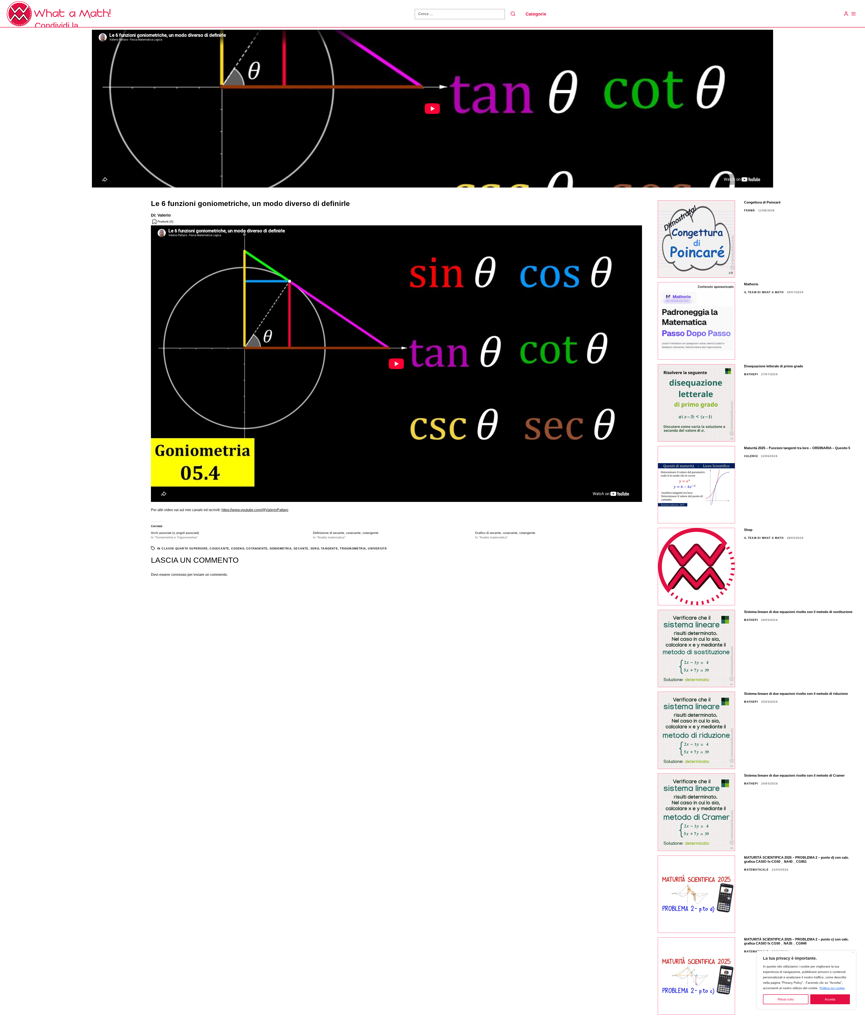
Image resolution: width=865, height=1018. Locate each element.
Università (377, 548)
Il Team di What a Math (763, 292)
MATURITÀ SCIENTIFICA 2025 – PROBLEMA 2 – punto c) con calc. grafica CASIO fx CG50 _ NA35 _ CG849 (796, 941)
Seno (314, 548)
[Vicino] (853, 953)
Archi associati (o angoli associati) (175, 533)
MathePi (751, 374)
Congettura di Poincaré (762, 202)
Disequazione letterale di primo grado (773, 366)
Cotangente (257, 548)
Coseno (237, 548)
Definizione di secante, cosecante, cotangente (345, 533)
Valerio (751, 456)
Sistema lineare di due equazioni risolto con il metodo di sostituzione (798, 612)
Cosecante (219, 548)
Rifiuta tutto (786, 999)
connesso (179, 574)
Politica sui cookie (832, 988)
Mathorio (751, 284)
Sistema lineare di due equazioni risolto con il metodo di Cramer (794, 775)
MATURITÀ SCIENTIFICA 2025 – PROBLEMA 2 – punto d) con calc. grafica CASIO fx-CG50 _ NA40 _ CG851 (796, 859)
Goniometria (281, 548)
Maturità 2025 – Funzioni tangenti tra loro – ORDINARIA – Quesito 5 (797, 448)
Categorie (536, 13)
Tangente (329, 548)
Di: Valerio (161, 215)
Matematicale (756, 869)
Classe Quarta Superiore (185, 548)
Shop (748, 530)
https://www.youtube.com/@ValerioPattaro (254, 510)
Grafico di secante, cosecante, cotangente (505, 533)
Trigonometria (353, 548)
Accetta (830, 999)
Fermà (749, 210)
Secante (301, 548)
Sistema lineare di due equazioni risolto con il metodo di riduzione (796, 693)
